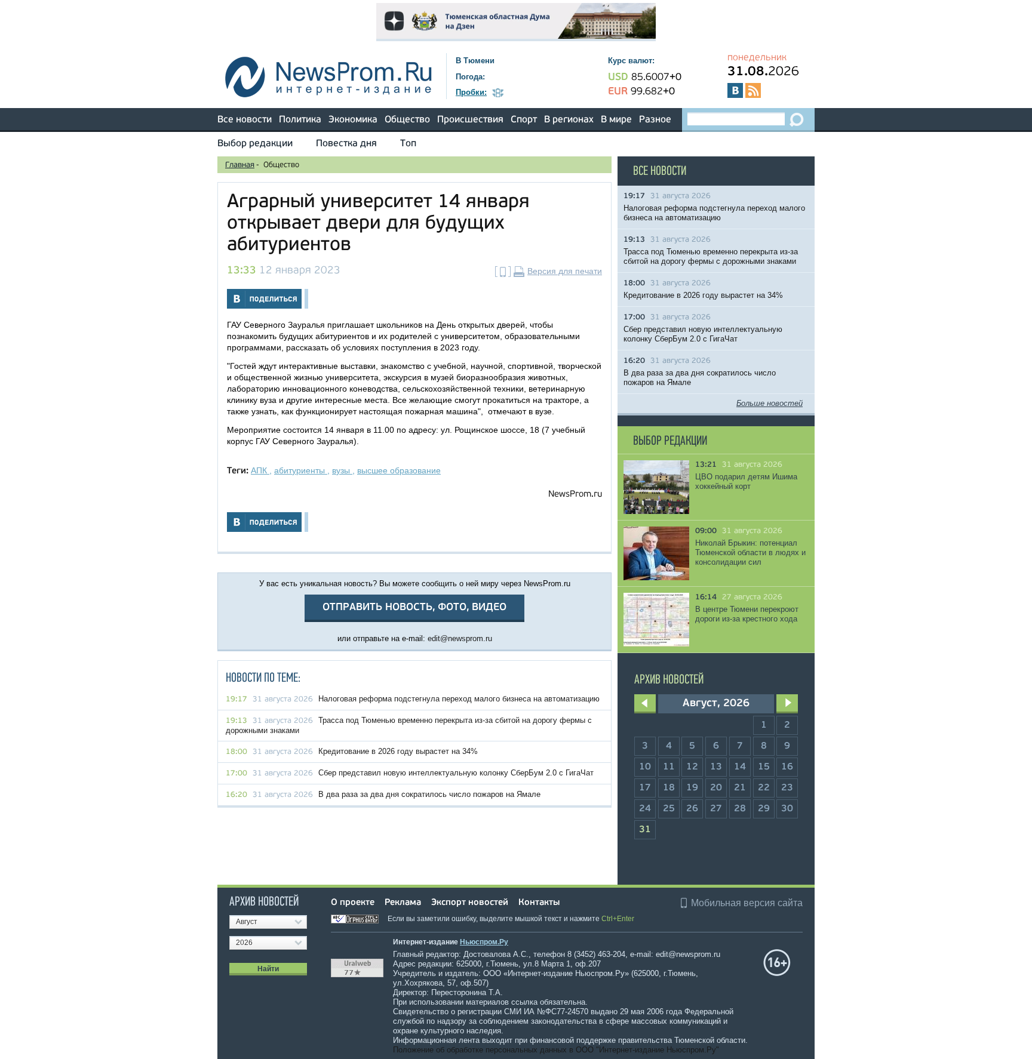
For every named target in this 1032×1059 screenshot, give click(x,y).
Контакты (539, 902)
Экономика (352, 120)
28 (740, 809)
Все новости (244, 120)
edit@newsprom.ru (460, 638)
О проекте (352, 902)
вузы (342, 470)
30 (787, 809)
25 (669, 809)
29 (764, 809)
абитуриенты (300, 470)
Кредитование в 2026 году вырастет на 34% (398, 751)
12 (692, 767)
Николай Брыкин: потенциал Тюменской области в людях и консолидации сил (750, 552)
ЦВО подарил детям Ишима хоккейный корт (746, 481)
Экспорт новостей (469, 902)
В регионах (569, 120)
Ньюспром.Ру (484, 942)
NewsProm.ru (575, 494)
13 (716, 767)
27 (716, 809)
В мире (616, 120)
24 (645, 809)
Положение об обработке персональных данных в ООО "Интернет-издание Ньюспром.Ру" (556, 1049)
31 (645, 830)
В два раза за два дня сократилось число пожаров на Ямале (429, 794)
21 (740, 788)
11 (669, 767)
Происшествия (470, 120)
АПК (260, 470)
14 (740, 767)
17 (645, 788)
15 (764, 767)
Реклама (403, 902)
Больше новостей (769, 403)
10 (645, 767)
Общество (407, 120)
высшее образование (399, 470)
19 (692, 788)
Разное (655, 120)
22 (764, 788)
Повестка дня (346, 144)
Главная (239, 165)
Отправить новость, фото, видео (414, 607)
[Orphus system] (358, 919)
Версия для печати (564, 271)
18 (669, 788)
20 (716, 788)
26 (692, 809)
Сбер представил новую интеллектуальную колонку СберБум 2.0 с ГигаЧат (456, 772)
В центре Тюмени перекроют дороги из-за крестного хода (746, 614)
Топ (408, 144)
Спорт (524, 120)
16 (787, 767)
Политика (300, 120)
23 (787, 788)
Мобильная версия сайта (747, 903)
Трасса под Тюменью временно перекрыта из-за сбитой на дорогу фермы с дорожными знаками (711, 256)
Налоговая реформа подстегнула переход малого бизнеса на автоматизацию (459, 698)
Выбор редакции (255, 144)
